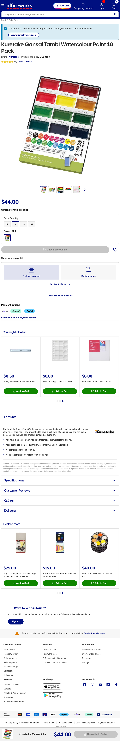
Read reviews (25, 61)
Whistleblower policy (85, 723)
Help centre (9, 675)
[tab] (60, 417)
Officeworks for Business (54, 658)
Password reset (50, 654)
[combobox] (60, 14)
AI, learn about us (106, 723)
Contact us (8, 671)
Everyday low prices (91, 654)
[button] (2, 5)
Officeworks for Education (55, 662)
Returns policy (10, 662)
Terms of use (48, 723)
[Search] (115, 14)
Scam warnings (11, 666)
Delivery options (11, 658)
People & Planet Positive (15, 693)
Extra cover (87, 658)
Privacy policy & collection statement (22, 723)
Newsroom (8, 697)
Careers (7, 689)
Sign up (15, 621)
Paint (3, 20)
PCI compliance (65, 723)
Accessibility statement (14, 701)
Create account (50, 649)
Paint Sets (13, 20)
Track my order (11, 654)
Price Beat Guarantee (92, 649)
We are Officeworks (13, 684)
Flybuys (85, 662)
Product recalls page (94, 633)
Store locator (9, 649)
